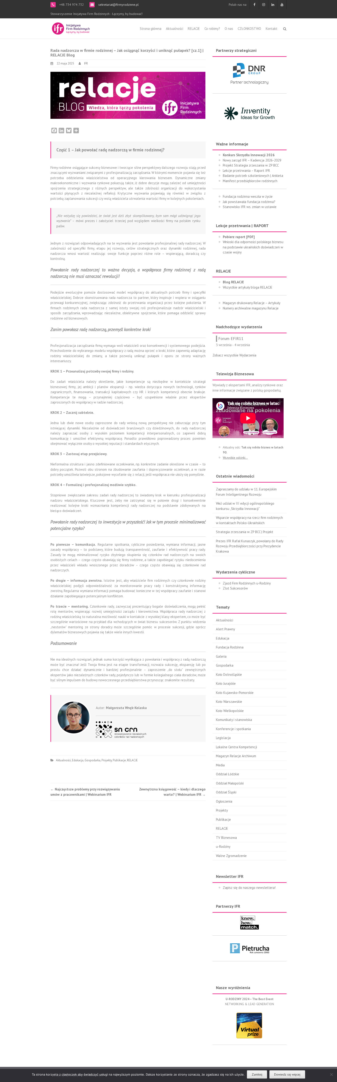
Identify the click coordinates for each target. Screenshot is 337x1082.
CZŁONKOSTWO (249, 28)
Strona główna (150, 28)
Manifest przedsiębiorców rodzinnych (250, 181)
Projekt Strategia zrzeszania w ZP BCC (251, 165)
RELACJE (194, 28)
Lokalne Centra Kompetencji (236, 747)
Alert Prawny (225, 629)
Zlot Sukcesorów (235, 588)
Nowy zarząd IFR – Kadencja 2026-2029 (252, 160)
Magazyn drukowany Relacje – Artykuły (251, 303)
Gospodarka (92, 760)
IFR (86, 63)
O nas (229, 28)
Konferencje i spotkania (233, 729)
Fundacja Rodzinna (229, 647)
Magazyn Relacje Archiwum (236, 756)
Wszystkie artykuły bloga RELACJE (247, 287)
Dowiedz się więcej (287, 1074)
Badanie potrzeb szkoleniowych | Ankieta (253, 175)
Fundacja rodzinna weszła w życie (248, 196)
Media (220, 765)
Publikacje (119, 760)
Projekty (107, 760)
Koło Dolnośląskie (229, 674)
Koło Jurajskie (226, 683)
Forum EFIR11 (230, 338)
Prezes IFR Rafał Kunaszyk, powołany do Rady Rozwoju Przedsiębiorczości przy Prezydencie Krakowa (249, 546)
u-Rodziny (223, 846)
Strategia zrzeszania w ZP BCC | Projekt (244, 532)
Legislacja (223, 738)
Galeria (221, 656)
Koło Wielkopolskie (230, 711)
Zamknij (257, 1074)
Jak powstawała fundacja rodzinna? (249, 202)
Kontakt (271, 28)
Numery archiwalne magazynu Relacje (251, 308)
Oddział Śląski (226, 792)
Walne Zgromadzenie (231, 856)
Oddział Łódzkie (227, 774)
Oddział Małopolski (230, 783)
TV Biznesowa (226, 837)
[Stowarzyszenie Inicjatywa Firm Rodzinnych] (70, 28)
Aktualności (174, 28)
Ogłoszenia (224, 801)
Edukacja (77, 760)
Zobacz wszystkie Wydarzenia (234, 355)
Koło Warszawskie (229, 701)
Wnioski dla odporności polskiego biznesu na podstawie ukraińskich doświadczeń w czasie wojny (253, 247)
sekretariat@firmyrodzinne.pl (118, 5)
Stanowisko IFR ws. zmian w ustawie (249, 207)
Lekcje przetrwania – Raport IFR (246, 170)
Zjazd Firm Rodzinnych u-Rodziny (247, 583)
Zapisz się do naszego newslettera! (249, 887)
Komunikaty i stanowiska (234, 720)
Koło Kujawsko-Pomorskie (235, 692)
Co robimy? (212, 28)
